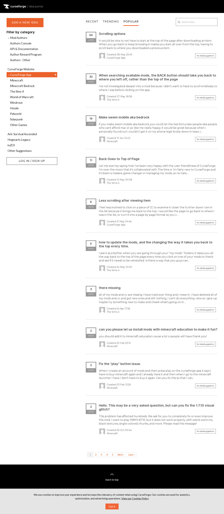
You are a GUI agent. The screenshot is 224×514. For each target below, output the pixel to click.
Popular (131, 21)
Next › (120, 454)
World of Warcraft (22, 97)
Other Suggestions (20, 150)
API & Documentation (24, 49)
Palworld (15, 113)
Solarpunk (16, 119)
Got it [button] (112, 506)
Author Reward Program (25, 54)
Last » (131, 454)
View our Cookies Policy (135, 498)
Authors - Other (20, 60)
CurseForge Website (21, 69)
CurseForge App (33, 74)
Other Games (18, 125)
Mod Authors (18, 37)
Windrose (16, 102)
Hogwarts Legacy (19, 139)
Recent (92, 21)
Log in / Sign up (15, 158)
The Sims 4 (17, 91)
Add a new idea (25, 22)
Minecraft (16, 80)
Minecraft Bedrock (22, 86)
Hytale (14, 108)
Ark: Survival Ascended (22, 134)
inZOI (11, 145)
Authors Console (20, 43)
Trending (111, 21)
